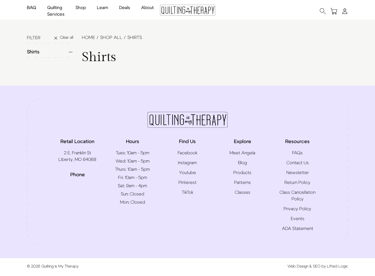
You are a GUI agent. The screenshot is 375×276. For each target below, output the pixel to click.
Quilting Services (56, 10)
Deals (124, 7)
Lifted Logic (337, 266)
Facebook (187, 153)
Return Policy (297, 182)
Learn (102, 7)
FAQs (297, 153)
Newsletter (297, 172)
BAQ (31, 7)
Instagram (187, 163)
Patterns (242, 182)
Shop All (111, 37)
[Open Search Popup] (323, 11)
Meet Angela (242, 153)
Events (297, 219)
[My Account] (345, 11)
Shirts (33, 52)
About (147, 7)
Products (242, 172)
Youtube (187, 172)
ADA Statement (297, 228)
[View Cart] (334, 11)
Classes (242, 192)
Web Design (297, 266)
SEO (316, 266)
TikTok (187, 192)
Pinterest (187, 182)
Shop (80, 7)
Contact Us (297, 163)
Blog (242, 163)
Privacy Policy (297, 209)
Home (88, 37)
